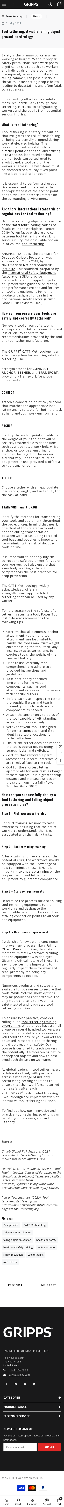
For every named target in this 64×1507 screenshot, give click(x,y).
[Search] (13, 4)
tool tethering (33, 244)
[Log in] (50, 4)
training (21, 823)
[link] (18, 1501)
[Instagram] (15, 1384)
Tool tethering (13, 132)
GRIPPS (17, 1093)
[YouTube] (25, 1384)
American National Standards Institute (27, 267)
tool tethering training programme (29, 1024)
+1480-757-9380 (18, 1370)
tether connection (25, 731)
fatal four (20, 225)
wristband (12, 162)
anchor (28, 715)
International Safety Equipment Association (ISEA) (29, 274)
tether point (13, 151)
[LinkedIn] (34, 1384)
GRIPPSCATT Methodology (30, 351)
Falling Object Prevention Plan (29, 947)
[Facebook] (6, 1384)
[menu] (4, 4)
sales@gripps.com (19, 1374)
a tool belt (30, 162)
